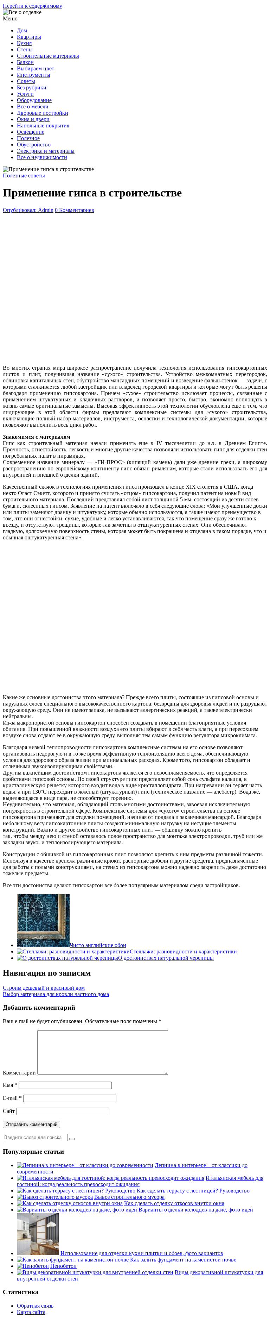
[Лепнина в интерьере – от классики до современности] (85, 1165)
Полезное (28, 138)
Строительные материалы (48, 56)
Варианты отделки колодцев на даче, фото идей (196, 1210)
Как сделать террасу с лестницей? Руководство (193, 1191)
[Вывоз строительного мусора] (55, 1197)
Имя (10, 1085)
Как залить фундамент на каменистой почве (183, 1260)
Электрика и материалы (46, 151)
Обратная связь (35, 1306)
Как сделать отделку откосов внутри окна (174, 1203)
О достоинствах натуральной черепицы (166, 958)
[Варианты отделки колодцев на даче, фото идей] (77, 1210)
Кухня (24, 43)
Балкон (25, 62)
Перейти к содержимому (32, 6)
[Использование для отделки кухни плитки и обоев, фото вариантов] (38, 1253)
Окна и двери (33, 119)
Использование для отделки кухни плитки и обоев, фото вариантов (141, 1253)
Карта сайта (31, 1312)
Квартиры (29, 37)
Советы (26, 81)
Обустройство (34, 145)
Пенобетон (63, 1266)
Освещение (30, 132)
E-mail (12, 1098)
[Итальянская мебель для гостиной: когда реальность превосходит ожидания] (110, 1178)
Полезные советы (24, 176)
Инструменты (33, 75)
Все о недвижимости (42, 157)
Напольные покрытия (43, 126)
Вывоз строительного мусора (129, 1197)
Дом (22, 30)
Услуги (25, 94)
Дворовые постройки (42, 113)
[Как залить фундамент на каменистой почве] (73, 1260)
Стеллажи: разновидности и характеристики (183, 951)
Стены (25, 49)
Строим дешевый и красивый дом (44, 988)
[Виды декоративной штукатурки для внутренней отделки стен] (95, 1272)
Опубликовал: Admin (28, 210)
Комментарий (19, 1073)
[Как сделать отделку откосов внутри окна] (70, 1203)
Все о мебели (33, 106)
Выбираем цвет (35, 68)
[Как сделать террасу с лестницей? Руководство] (76, 1191)
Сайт (9, 1111)
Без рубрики (31, 87)
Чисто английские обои (98, 945)
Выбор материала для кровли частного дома (56, 994)
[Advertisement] (135, 287)
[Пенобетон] (33, 1266)
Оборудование (34, 100)
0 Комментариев (74, 210)
